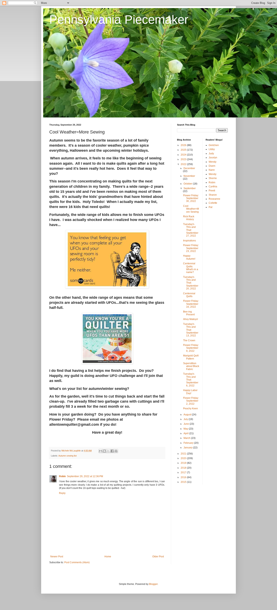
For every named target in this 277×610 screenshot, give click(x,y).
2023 (184, 159)
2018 (184, 467)
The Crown (189, 340)
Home (107, 556)
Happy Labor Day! (190, 392)
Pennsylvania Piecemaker (118, 19)
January (188, 447)
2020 (184, 458)
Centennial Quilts (189, 295)
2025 (184, 149)
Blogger (153, 584)
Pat (210, 207)
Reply (62, 493)
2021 (184, 453)
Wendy (212, 161)
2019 (184, 463)
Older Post (158, 556)
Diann (212, 165)
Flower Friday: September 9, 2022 (191, 348)
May (186, 428)
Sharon (213, 194)
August (188, 414)
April (186, 433)
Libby (212, 149)
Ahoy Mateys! (190, 319)
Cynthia (213, 186)
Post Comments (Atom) (77, 562)
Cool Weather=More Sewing (191, 209)
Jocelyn (213, 157)
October (188, 183)
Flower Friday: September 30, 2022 (191, 198)
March (187, 438)
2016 (184, 477)
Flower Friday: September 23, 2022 (191, 248)
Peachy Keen (190, 408)
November (189, 176)
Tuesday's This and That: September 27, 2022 (190, 230)
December (189, 168)
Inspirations (189, 240)
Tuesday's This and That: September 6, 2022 (190, 379)
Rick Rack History (188, 218)
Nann (212, 169)
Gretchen (214, 145)
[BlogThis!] (104, 451)
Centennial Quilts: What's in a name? (190, 268)
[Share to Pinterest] (116, 451)
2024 (184, 154)
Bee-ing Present (189, 313)
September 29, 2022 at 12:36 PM (85, 476)
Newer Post (56, 556)
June (187, 423)
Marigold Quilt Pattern (191, 357)
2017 (184, 472)
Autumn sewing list (67, 455)
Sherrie (213, 178)
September (190, 188)
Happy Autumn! (189, 257)
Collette (213, 203)
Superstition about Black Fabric (191, 366)
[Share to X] (108, 451)
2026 (184, 145)
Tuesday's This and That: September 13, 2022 (190, 330)
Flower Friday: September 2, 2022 (191, 401)
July (186, 419)
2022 (184, 164)
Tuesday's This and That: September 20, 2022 (190, 283)
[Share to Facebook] (112, 451)
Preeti (212, 190)
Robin (62, 476)
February (189, 443)
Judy (211, 153)
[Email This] (101, 451)
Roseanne (214, 198)
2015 (184, 482)
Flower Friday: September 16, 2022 (191, 304)
